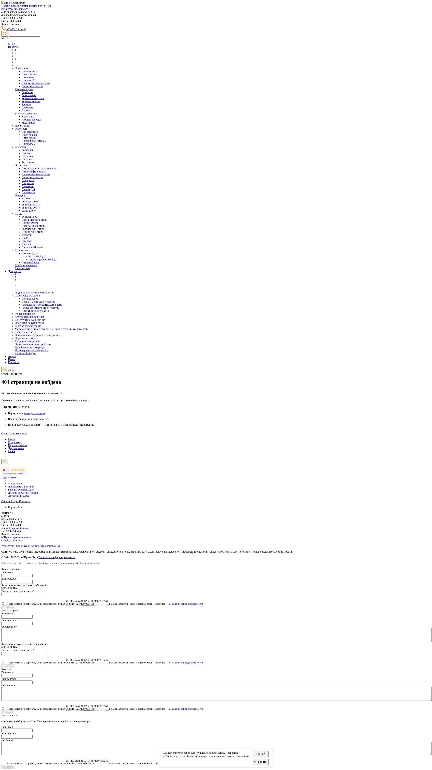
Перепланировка (24, 338)
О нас (11, 43)
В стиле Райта (30, 222)
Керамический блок (33, 98)
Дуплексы (27, 156)
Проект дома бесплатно (35, 310)
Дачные (26, 153)
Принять (260, 754)
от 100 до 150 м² (31, 204)
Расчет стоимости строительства (40, 307)
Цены (11, 359)
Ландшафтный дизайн (27, 341)
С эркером (28, 186)
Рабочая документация (28, 325)
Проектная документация (29, 322)
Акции (12, 356)
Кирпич (26, 104)
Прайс (5, 477)
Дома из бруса (30, 253)
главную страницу (34, 413)
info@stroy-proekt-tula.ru (14, 8)
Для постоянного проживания (39, 168)
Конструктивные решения (30, 319)
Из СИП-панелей (32, 119)
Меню (11, 370)
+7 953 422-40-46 (16, 29)
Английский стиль (32, 231)
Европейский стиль (33, 228)
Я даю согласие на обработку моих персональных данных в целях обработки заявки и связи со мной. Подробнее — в (104, 604)
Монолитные (22, 268)
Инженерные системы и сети (31, 350)
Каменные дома (24, 89)
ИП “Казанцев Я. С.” (87, 602)
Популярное (22, 68)
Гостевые (27, 159)
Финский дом (29, 216)
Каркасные (28, 116)
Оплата (5, 501)
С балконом (28, 192)
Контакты (13, 362)
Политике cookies (175, 756)
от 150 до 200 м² (31, 207)
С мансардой (29, 137)
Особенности (22, 165)
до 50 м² (26, 198)
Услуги (13, 477)
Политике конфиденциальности (186, 604)
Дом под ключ (30, 298)
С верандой (28, 189)
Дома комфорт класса (34, 171)
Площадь (20, 195)
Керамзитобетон (31, 101)
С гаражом (28, 77)
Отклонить (260, 761)
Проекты (13, 46)
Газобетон (27, 92)
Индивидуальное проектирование (34, 292)
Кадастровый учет (25, 332)
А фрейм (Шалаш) (32, 247)
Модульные (28, 122)
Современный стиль (33, 225)
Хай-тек (26, 244)
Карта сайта (15, 507)
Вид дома (20, 146)
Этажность (21, 128)
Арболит (27, 110)
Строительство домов (27, 295)
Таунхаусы (28, 162)
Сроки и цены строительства (38, 301)
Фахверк (27, 234)
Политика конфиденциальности (56, 557)
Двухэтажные (29, 74)
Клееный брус (36, 256)
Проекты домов (18, 433)
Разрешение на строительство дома (42, 304)
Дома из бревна (30, 262)
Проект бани (22, 125)
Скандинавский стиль (34, 219)
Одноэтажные (30, 71)
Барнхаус (27, 241)
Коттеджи (27, 150)
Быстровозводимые (26, 113)
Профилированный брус (42, 259)
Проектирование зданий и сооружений (37, 335)
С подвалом (28, 143)
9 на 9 (11, 451)
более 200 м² (29, 210)
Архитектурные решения (29, 316)
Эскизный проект (25, 313)
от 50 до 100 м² (30, 201)
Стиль (18, 213)
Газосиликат (29, 95)
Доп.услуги (14, 271)
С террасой (28, 80)
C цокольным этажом (34, 140)
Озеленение (15, 483)
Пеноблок (27, 107)
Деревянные (22, 250)
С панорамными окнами (36, 83)
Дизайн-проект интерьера (30, 347)
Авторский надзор (25, 353)
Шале (25, 237)
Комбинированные (26, 265)
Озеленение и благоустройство (33, 344)
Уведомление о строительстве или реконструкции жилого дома (51, 329)
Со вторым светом (32, 86)
